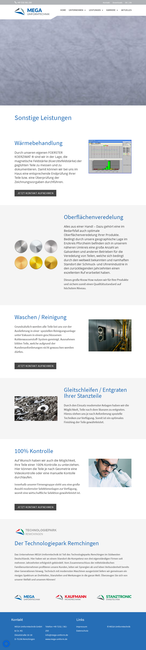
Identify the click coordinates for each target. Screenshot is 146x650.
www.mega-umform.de (56, 639)
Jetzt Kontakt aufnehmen (35, 193)
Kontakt (106, 3)
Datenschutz (82, 630)
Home (63, 10)
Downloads (117, 3)
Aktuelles (126, 10)
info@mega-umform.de (56, 634)
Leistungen (95, 10)
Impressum (81, 626)
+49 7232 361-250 (24, 2)
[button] (6, 643)
